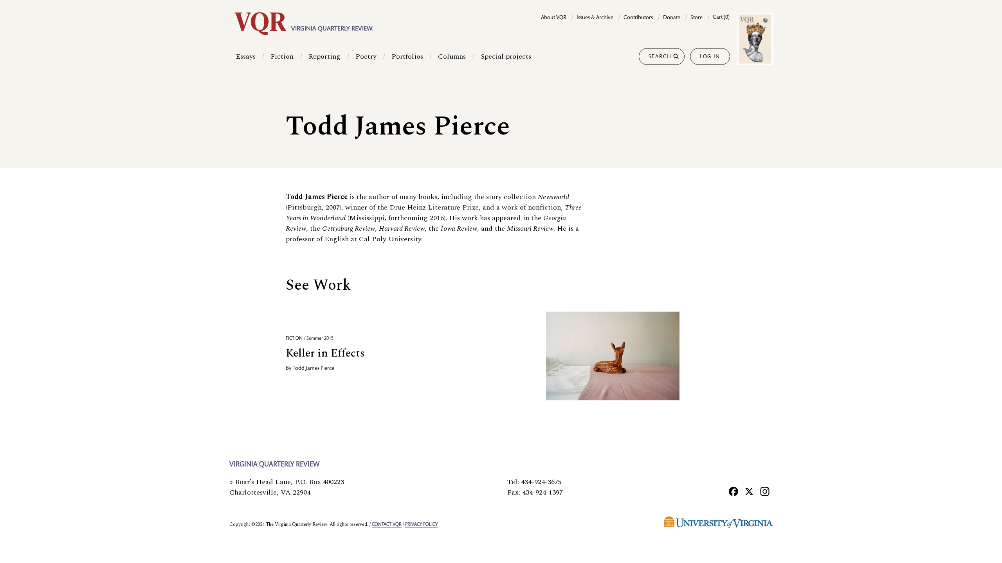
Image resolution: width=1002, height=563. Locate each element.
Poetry (366, 56)
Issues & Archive (595, 18)
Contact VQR (387, 524)
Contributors (638, 18)
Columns (452, 56)
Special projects (506, 56)
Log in (710, 57)
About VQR (553, 18)
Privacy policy (421, 524)
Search (660, 57)
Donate (671, 18)
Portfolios (407, 56)
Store (696, 18)
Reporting (324, 56)
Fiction (282, 56)
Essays (246, 56)
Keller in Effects (325, 353)
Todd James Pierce (313, 368)
